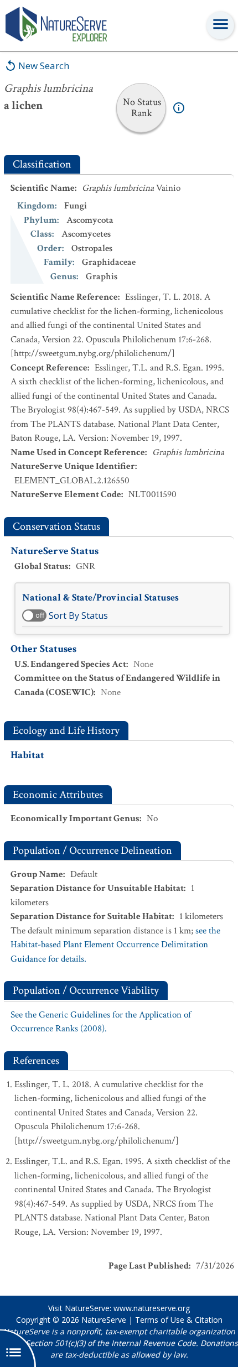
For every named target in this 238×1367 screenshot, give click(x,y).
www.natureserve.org (151, 1308)
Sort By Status (78, 615)
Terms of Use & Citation (179, 1319)
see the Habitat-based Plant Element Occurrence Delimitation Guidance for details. (115, 945)
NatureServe (103, 1319)
